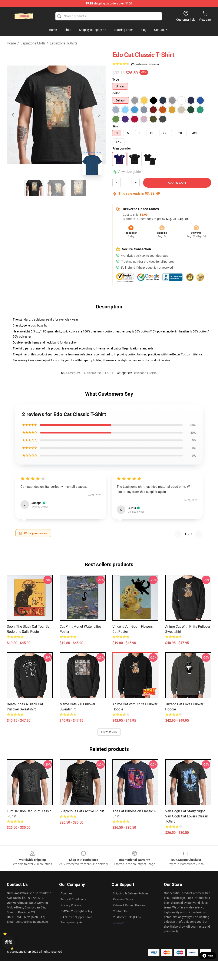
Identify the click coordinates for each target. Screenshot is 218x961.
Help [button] (210, 955)
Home (11, 43)
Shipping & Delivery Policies (130, 893)
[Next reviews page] (199, 534)
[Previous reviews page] (178, 534)
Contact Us (120, 911)
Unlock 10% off (8, 942)
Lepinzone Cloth (33, 43)
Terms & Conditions (73, 899)
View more (109, 731)
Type (115, 79)
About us (66, 893)
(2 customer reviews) (145, 64)
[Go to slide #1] (34, 188)
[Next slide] (99, 114)
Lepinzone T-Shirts (63, 43)
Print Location (122, 148)
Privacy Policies (70, 905)
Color (116, 93)
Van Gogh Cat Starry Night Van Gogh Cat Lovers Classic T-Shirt (187, 816)
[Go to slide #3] (78, 188)
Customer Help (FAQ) (127, 917)
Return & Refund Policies (129, 905)
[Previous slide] (13, 114)
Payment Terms (123, 899)
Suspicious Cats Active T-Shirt (82, 811)
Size (115, 126)
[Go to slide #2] (56, 188)
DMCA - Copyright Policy (76, 911)
